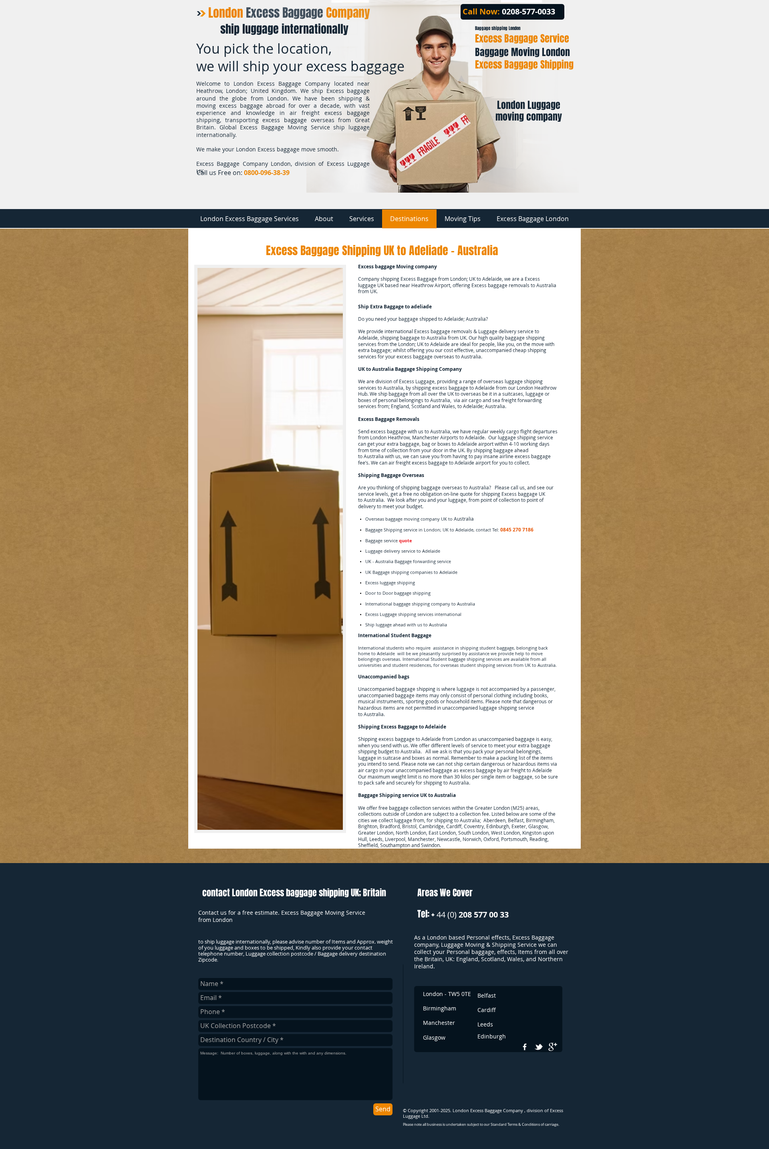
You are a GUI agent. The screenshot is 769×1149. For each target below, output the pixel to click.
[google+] (552, 1046)
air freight (400, 462)
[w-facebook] (524, 1046)
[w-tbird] (538, 1046)
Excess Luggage (417, 381)
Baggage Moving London (522, 52)
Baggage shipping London (497, 28)
